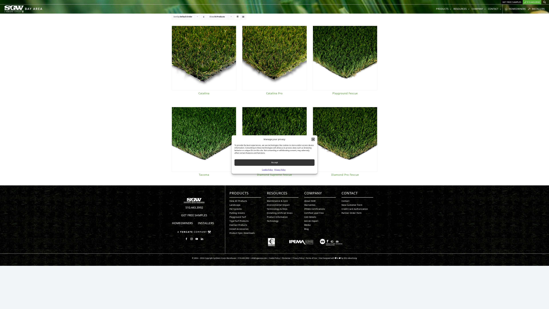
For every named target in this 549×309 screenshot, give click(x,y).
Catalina (203, 93)
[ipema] (301, 239)
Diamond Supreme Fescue (274, 174)
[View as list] (243, 16)
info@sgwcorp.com (259, 258)
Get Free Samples (194, 215)
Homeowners (182, 223)
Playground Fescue (345, 93)
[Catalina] (204, 58)
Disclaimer (286, 258)
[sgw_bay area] (24, 6)
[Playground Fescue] (345, 58)
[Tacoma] (204, 139)
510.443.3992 (194, 207)
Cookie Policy (267, 169)
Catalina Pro (274, 93)
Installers (206, 223)
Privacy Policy (280, 169)
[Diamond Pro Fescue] (345, 139)
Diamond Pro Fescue (345, 174)
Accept (274, 162)
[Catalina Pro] (274, 58)
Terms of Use (311, 258)
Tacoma (204, 174)
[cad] (271, 239)
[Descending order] (204, 17)
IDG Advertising (350, 258)
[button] (313, 139)
